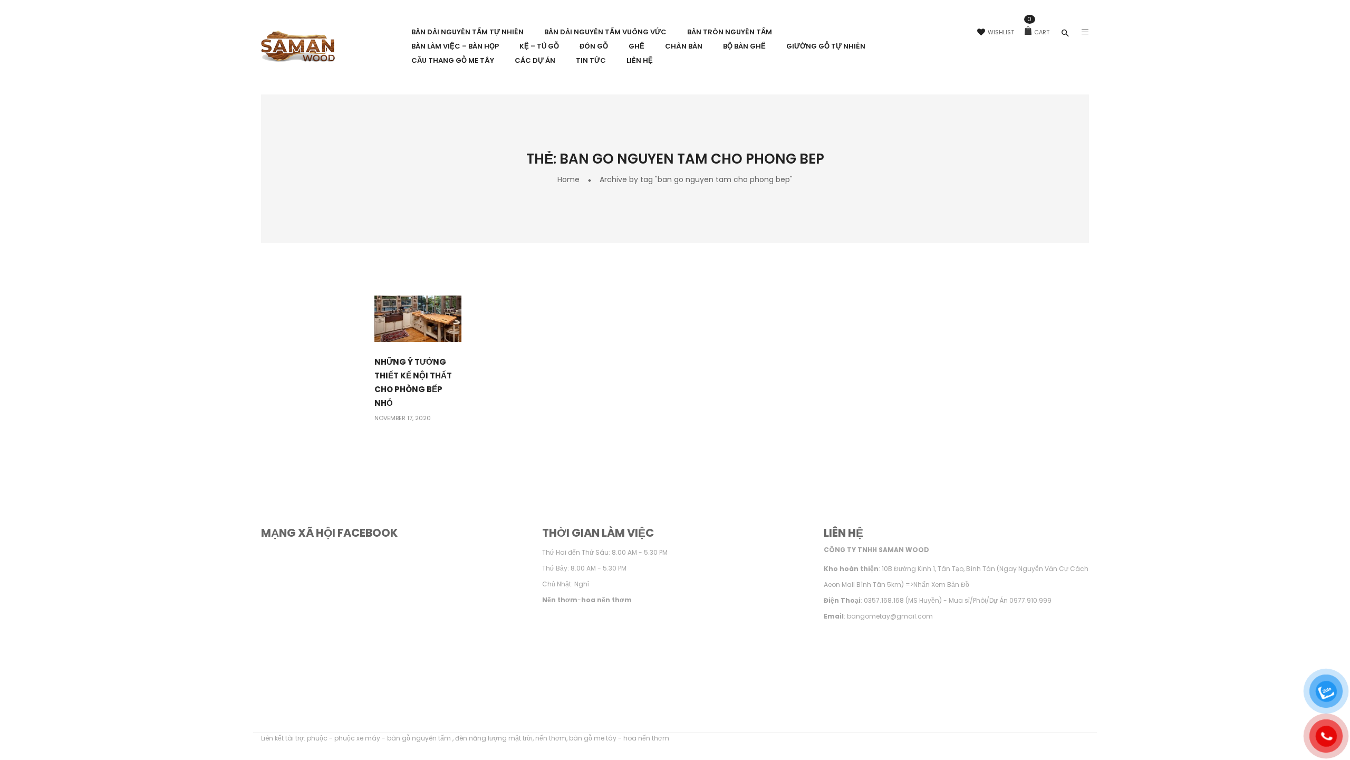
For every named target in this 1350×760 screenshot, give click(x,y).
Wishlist (1001, 32)
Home (568, 179)
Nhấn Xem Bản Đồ (941, 584)
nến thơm (550, 738)
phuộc (317, 738)
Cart (1038, 32)
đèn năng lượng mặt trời (494, 738)
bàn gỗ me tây (592, 738)
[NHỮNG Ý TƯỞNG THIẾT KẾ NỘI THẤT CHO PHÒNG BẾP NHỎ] (417, 319)
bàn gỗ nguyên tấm (419, 738)
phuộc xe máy (357, 738)
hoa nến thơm (646, 738)
